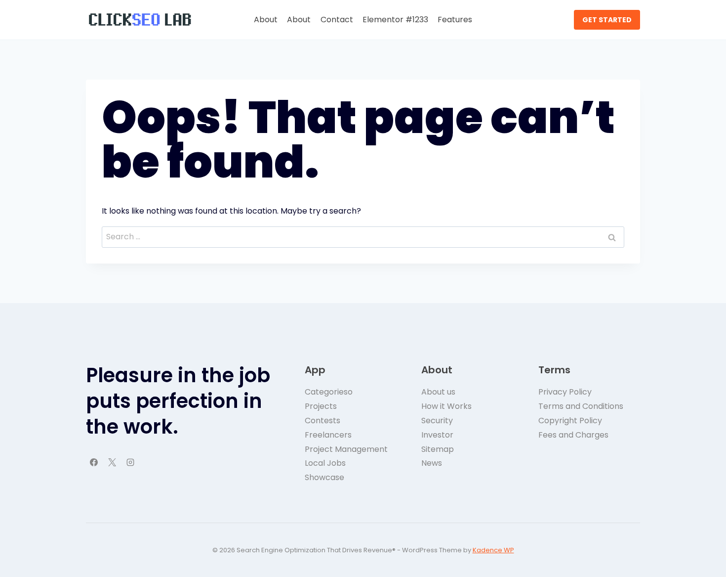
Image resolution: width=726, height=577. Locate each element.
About (266, 19)
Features (455, 19)
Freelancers (328, 435)
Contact (337, 19)
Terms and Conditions (580, 406)
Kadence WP (493, 550)
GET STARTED (607, 20)
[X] (112, 462)
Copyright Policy (570, 420)
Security (437, 420)
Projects (321, 406)
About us (438, 392)
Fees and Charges (573, 435)
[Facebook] (94, 462)
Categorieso (329, 392)
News (431, 463)
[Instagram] (130, 462)
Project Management (346, 449)
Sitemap (437, 449)
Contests (322, 420)
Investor (437, 435)
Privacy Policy (565, 392)
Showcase (324, 477)
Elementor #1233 (395, 19)
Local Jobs (325, 463)
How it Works (446, 406)
